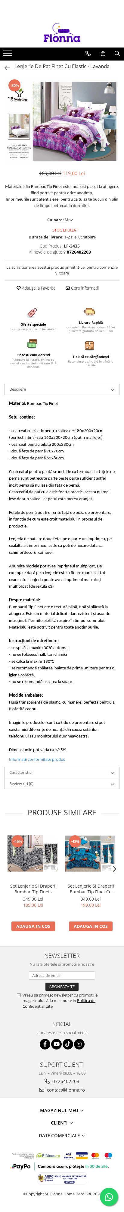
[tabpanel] (62, 121)
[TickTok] (68, 1044)
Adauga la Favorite (38, 288)
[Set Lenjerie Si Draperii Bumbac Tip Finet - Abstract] (33, 853)
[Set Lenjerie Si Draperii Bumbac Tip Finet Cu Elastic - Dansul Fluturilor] (90, 853)
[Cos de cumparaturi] (103, 54)
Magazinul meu (59, 1110)
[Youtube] (56, 1044)
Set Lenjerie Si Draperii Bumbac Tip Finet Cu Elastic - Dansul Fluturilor (90, 889)
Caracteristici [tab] (20, 772)
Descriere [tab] (17, 389)
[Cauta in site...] (117, 54)
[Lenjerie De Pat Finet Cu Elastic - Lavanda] (62, 121)
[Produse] (8, 55)
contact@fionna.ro (65, 1090)
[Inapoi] (4, 68)
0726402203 (65, 1081)
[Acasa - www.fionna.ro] (62, 32)
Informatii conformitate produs (37, 759)
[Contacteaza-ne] (88, 54)
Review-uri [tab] (21, 783)
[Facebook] (45, 1044)
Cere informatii (84, 288)
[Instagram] (79, 1044)
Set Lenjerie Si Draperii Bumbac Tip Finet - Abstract (33, 889)
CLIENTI (60, 1123)
